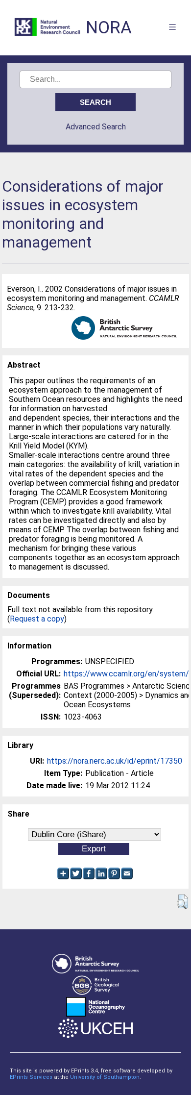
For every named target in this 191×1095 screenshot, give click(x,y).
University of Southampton (105, 1077)
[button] (182, 902)
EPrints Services (31, 1077)
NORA (109, 28)
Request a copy (37, 618)
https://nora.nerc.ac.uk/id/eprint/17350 (114, 761)
